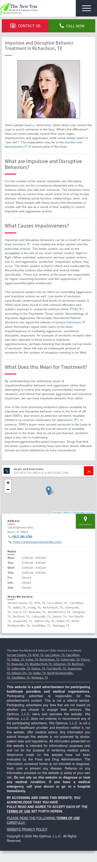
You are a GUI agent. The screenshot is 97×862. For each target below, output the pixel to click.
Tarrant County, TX (19, 655)
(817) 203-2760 (22, 536)
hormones (74, 322)
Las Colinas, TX (55, 655)
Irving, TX (32, 659)
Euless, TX (38, 668)
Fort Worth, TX (56, 668)
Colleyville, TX (21, 668)
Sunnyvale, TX (70, 659)
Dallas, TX (18, 659)
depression (65, 420)
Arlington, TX (61, 664)
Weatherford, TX (41, 664)
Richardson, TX (49, 659)
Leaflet (58, 512)
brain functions (15, 244)
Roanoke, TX (20, 664)
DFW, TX (38, 655)
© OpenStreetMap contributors (82, 512)
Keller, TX (39, 673)
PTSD (73, 309)
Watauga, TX (39, 677)
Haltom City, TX (22, 673)
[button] (48, 490)
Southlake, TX (21, 677)
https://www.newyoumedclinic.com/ (37, 542)
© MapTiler (66, 512)
